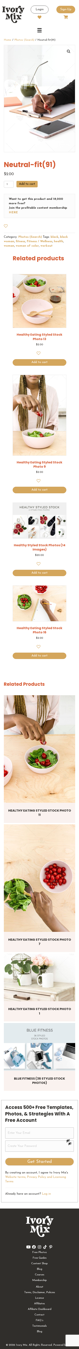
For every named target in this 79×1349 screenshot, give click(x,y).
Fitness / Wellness (39, 241)
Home (7, 40)
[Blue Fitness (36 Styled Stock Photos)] (39, 1047)
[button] (68, 51)
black (54, 237)
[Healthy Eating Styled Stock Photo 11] (39, 749)
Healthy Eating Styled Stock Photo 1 (39, 1011)
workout (46, 245)
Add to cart (27, 184)
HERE (13, 212)
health (58, 241)
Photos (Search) (24, 40)
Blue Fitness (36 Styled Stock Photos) (39, 1080)
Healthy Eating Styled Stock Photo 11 (39, 812)
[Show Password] (70, 1144)
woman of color (27, 245)
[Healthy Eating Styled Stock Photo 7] (39, 878)
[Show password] (70, 1141)
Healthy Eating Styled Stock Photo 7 (39, 941)
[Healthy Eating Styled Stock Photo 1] (39, 977)
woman (9, 245)
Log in (46, 1193)
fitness (20, 241)
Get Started (39, 1161)
